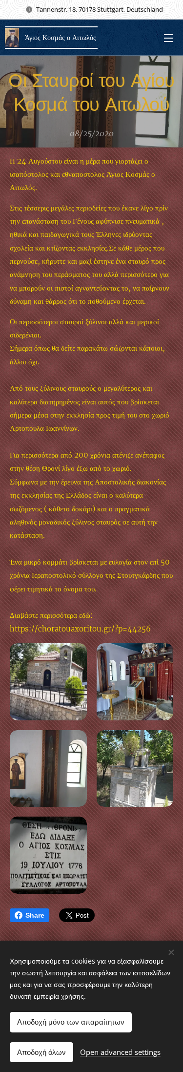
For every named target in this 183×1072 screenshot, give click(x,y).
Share (34, 915)
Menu (168, 37)
